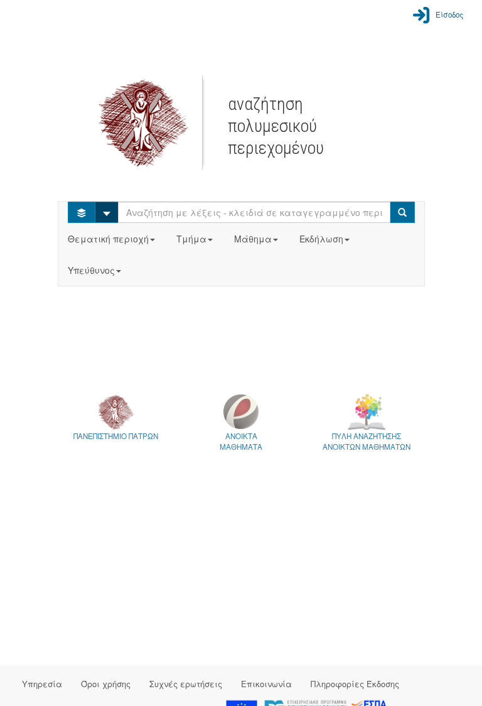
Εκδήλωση (321, 238)
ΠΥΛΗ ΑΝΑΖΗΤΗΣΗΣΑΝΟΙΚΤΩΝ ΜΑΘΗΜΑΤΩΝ (366, 441)
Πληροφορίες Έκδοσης (355, 684)
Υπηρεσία (42, 684)
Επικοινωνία (266, 684)
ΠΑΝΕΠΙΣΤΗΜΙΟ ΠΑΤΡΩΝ (115, 436)
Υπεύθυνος (91, 270)
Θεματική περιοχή (108, 238)
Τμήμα (191, 238)
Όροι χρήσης (106, 684)
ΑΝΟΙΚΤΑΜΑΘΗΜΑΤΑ (241, 441)
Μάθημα (253, 238)
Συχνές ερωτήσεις (185, 684)
